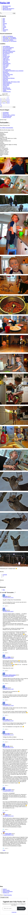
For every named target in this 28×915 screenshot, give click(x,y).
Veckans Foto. (6, 113)
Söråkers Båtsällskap (7, 83)
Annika (7, 719)
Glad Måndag (10, 36)
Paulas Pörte (5, 79)
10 (0, 99)
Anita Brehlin (6, 38)
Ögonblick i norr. (6, 75)
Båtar (4, 18)
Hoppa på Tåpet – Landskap (9, 114)
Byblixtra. (5, 54)
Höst (4, 24)
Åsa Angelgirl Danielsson (8, 47)
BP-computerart (6, 53)
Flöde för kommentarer (8, 891)
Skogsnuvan (5, 80)
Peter (6, 687)
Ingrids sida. (5, 61)
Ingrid (4, 39)
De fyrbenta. (5, 7)
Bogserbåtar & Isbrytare (8, 52)
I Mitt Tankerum (6, 59)
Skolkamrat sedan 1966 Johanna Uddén (11, 81)
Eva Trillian (8, 657)
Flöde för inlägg (6, 890)
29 (7, 102)
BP (6, 610)
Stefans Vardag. (6, 84)
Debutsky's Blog (6, 56)
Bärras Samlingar (6, 50)
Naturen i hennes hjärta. (8, 74)
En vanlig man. (6, 57)
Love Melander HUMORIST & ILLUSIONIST (13, 70)
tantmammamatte (6, 87)
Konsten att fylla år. (7, 117)
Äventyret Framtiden (7, 48)
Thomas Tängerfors (7, 89)
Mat (3, 28)
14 (6, 99)
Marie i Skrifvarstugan (10, 675)
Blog (4, 19)
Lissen (4, 68)
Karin (6, 704)
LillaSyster (5, 67)
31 (0, 104)
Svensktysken (6, 41)
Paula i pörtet (8, 833)
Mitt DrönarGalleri (7, 6)
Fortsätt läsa (14, 912)
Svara (4, 607)
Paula (6, 814)
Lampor (4, 27)
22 (7, 101)
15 (7, 99)
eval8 (4, 36)
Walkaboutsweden (7, 91)
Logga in (5, 889)
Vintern (4, 30)
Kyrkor (4, 26)
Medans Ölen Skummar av (8, 8)
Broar (4, 21)
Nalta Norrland (6, 73)
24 (0, 102)
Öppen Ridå (5, 76)
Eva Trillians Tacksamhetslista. (6, 127)
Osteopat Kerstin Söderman (9, 78)
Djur (4, 22)
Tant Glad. (5, 86)
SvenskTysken (6, 85)
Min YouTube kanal (7, 9)
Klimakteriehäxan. (7, 63)
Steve (6, 596)
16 (8, 99)
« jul (1, 105)
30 (8, 102)
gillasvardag (5, 37)
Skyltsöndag (5, 29)
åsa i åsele (7, 733)
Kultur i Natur (6, 64)
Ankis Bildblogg (6, 46)
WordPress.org (6, 892)
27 (4, 102)
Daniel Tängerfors (8, 895)
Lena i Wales (5, 65)
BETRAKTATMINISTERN (9, 51)
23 (8, 101)
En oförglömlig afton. (7, 116)
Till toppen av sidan (4, 897)
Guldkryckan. (6, 58)
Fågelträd (5, 23)
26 (3, 102)
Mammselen (5, 72)
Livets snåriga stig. (7, 69)
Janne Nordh (5, 62)
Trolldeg (4, 90)
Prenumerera (21, 908)
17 (0, 101)
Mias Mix (7, 746)
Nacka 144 (5, 2)
